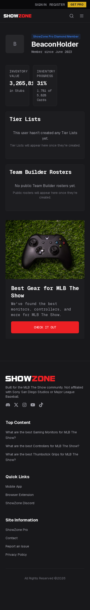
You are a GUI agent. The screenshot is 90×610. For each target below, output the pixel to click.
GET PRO (77, 4)
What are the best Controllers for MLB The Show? (42, 446)
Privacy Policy (16, 554)
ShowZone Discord (20, 503)
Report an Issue (17, 546)
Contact (12, 538)
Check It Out (45, 327)
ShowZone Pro (17, 530)
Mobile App (14, 486)
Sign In (41, 5)
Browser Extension (20, 495)
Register (57, 5)
